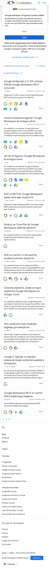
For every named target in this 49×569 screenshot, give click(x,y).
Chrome (5, 533)
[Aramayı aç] (39, 2)
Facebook (5, 438)
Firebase (5, 537)
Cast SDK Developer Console (12, 510)
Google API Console (9, 491)
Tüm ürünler (6, 544)
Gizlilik (11, 553)
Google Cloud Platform (10, 541)
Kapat (24, 31)
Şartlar (4, 553)
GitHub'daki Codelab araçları (25, 57)
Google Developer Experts (11, 474)
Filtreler (40, 66)
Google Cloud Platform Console (13, 495)
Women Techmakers (9, 466)
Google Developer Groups (11, 470)
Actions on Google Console (12, 507)
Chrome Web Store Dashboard (13, 514)
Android (5, 529)
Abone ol (36, 558)
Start (41, 108)
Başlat (24, 37)
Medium (5, 442)
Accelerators (7, 477)
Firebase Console (8, 503)
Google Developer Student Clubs (14, 481)
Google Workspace (11, 73)
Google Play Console (9, 499)
